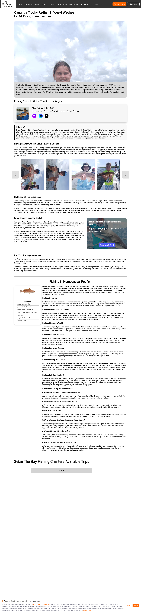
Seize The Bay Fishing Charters (42, 604)
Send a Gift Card (107, 245)
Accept (136, 605)
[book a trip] (34, 116)
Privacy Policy (87, 610)
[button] (85, 4)
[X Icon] (46, 116)
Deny (128, 605)
